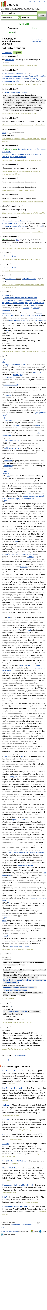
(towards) (23, 567)
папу (19, 802)
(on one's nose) (8, 554)
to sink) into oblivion (19, 1011)
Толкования (23, 24)
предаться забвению (18, 157)
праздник (13, 777)
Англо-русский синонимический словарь (16, 84)
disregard (28, 303)
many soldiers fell (11, 385)
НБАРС (4, 998)
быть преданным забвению (14, 74)
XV (5, 471)
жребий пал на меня (20, 819)
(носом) (30, 557)
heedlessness (18, 303)
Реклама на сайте (26, 1224)
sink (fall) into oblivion (38, 213)
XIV (5, 456)
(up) (16, 541)
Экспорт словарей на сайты (9, 1231)
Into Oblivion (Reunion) (12, 1088)
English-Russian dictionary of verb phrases (16, 949)
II (4, 418)
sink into (36, 308)
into (6, 60)
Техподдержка (15, 1224)
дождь (37, 425)
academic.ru (9, 3)
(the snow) (37, 372)
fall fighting (8, 466)
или (7, 330)
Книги (34, 28)
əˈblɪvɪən (5, 295)
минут (31, 315)
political (36, 320)
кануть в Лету (35, 149)
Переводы (13, 28)
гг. (26, 325)
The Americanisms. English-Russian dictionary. (17, 125)
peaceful (16, 318)
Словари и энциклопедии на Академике (21, 9)
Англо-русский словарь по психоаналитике (17, 202)
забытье (26, 308)
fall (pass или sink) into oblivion (15, 92)
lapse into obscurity (31, 79)
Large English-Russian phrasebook (14, 113)
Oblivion (5, 1105)
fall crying (8, 461)
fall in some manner (12, 420)
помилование (14, 320)
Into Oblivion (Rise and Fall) (14, 1071)
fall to (4, 921)
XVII (5, 918)
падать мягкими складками (29, 665)
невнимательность (23, 300)
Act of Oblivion (38, 303)
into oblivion (10, 279)
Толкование (7, 53)
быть (4, 133)
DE (35, 2)
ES (39, 2)
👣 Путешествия (6, 1228)
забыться (38, 315)
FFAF (4, 1197)
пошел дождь (18, 375)
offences (42, 320)
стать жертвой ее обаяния (19, 946)
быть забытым (8, 81)
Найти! (41, 15)
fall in (6, 756)
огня (31, 318)
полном (38, 318)
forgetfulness (7, 303)
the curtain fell (9, 377)
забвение (8, 298)
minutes (39, 313)
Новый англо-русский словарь (12, 190)
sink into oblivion (33, 76)
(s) (19, 630)
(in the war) (33, 668)
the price (7, 395)
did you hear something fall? (15, 365)
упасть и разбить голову (24, 554)
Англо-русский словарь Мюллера (13, 66)
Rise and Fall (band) (10, 1168)
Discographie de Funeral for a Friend (17, 1185)
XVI (5, 501)
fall (41, 226)
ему (22, 315)
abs (3, 362)
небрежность (37, 300)
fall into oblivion (32, 66)
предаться (6, 313)
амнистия (25, 320)
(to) (8, 476)
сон (11, 315)
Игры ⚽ (13, 32)
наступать (29, 493)
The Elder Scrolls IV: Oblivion (14, 1161)
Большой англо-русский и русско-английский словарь (21, 139)
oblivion (11, 60)
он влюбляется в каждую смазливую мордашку (25, 852)
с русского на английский (37, 40)
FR (44, 2)
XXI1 (6, 936)
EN (30, 2)
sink (17, 81)
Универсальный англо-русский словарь (16, 160)
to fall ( (5, 1011)
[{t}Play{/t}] (17, 56)
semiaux (5, 473)
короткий (5, 315)
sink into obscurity (16, 79)
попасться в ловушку (26, 865)
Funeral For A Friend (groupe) (14, 1206)
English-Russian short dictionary (13, 1049)
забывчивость (9, 300)
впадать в (6, 310)
